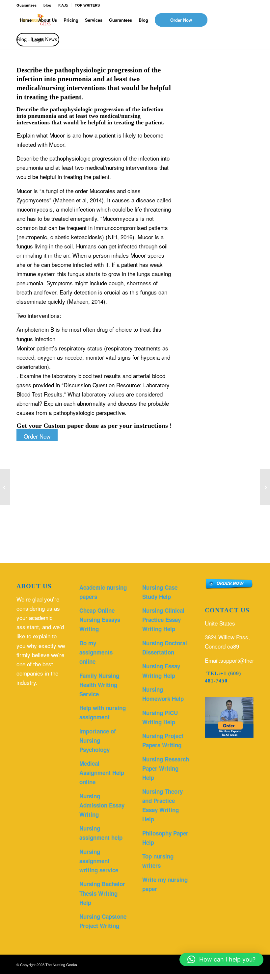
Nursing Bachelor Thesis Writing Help (102, 893)
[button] (221, 959)
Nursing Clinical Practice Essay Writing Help (163, 619)
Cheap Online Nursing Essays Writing (99, 619)
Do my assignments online (96, 652)
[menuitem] (25, 20)
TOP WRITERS (87, 5)
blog (47, 5)
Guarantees (26, 5)
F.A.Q (63, 5)
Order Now (37, 436)
